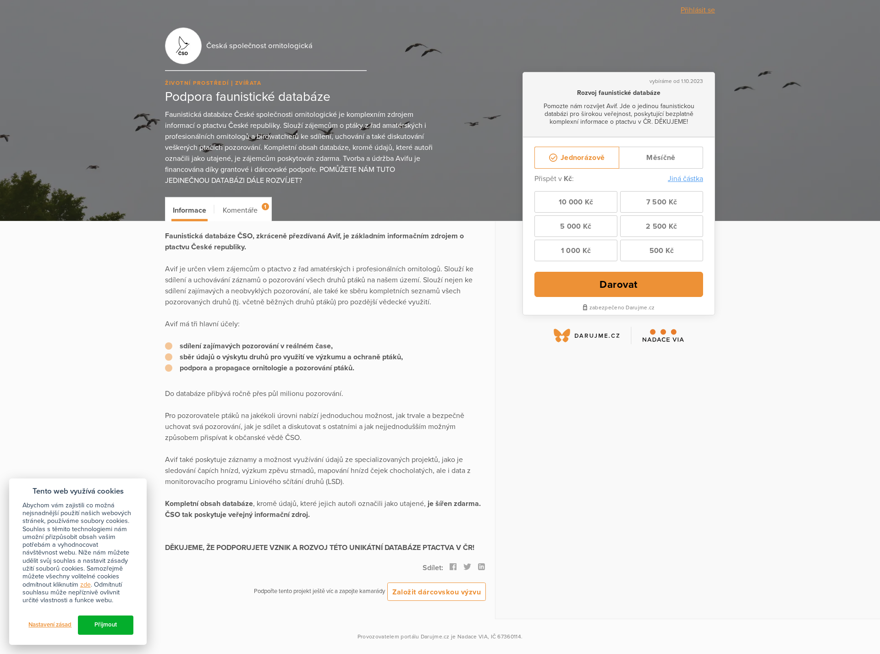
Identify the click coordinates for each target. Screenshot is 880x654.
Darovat (619, 284)
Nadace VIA (472, 636)
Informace (189, 210)
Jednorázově (582, 157)
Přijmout (105, 624)
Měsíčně (660, 157)
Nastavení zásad (50, 624)
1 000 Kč (576, 250)
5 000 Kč (575, 226)
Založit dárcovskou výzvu (436, 592)
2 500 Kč (661, 226)
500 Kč (661, 250)
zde (85, 584)
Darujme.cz (435, 636)
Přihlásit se (698, 10)
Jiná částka (685, 178)
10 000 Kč (576, 202)
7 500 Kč (661, 202)
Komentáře (244, 209)
